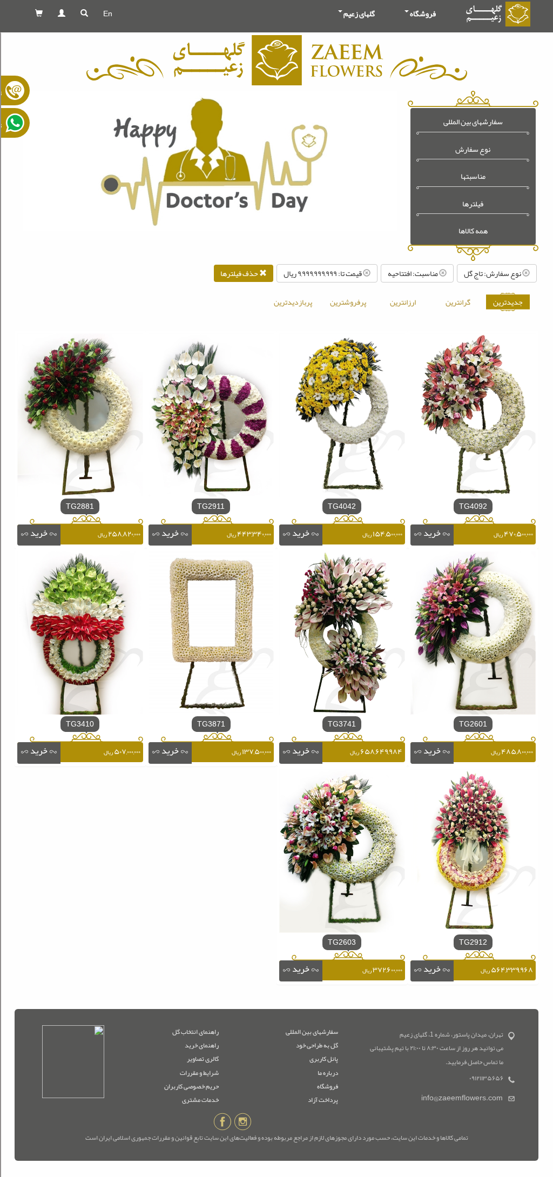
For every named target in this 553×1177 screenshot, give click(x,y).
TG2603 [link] (342, 942)
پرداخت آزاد (323, 1099)
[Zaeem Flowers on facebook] (222, 1123)
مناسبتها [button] (473, 176)
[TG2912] (473, 853)
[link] (432, 535)
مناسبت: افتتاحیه (413, 273)
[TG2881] (80, 417)
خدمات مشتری (200, 1099)
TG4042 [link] (342, 506)
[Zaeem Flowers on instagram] (242, 1123)
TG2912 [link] (473, 942)
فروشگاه (327, 1086)
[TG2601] (473, 635)
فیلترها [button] (472, 204)
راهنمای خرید (202, 1045)
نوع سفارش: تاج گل (493, 273)
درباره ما (328, 1072)
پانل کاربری (323, 1058)
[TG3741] (342, 635)
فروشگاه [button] (423, 13)
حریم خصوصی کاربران (191, 1086)
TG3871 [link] (211, 723)
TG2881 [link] (80, 506)
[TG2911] (211, 417)
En (107, 13)
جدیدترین (508, 302)
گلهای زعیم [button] (359, 13)
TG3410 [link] (80, 723)
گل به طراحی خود (317, 1045)
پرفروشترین (348, 302)
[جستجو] (84, 13)
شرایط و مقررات (199, 1072)
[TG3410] (80, 635)
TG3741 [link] (342, 723)
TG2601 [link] (473, 723)
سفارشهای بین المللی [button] (473, 122)
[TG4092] (473, 417)
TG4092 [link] (473, 506)
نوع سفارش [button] (472, 149)
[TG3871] (211, 635)
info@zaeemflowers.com (462, 1098)
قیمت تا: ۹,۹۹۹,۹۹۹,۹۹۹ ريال (323, 273)
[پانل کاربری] (61, 13)
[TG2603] (342, 853)
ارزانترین (403, 302)
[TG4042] (342, 417)
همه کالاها (473, 231)
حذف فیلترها (239, 273)
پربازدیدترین (293, 302)
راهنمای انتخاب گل (195, 1031)
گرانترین (458, 302)
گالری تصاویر (203, 1058)
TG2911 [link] (211, 506)
